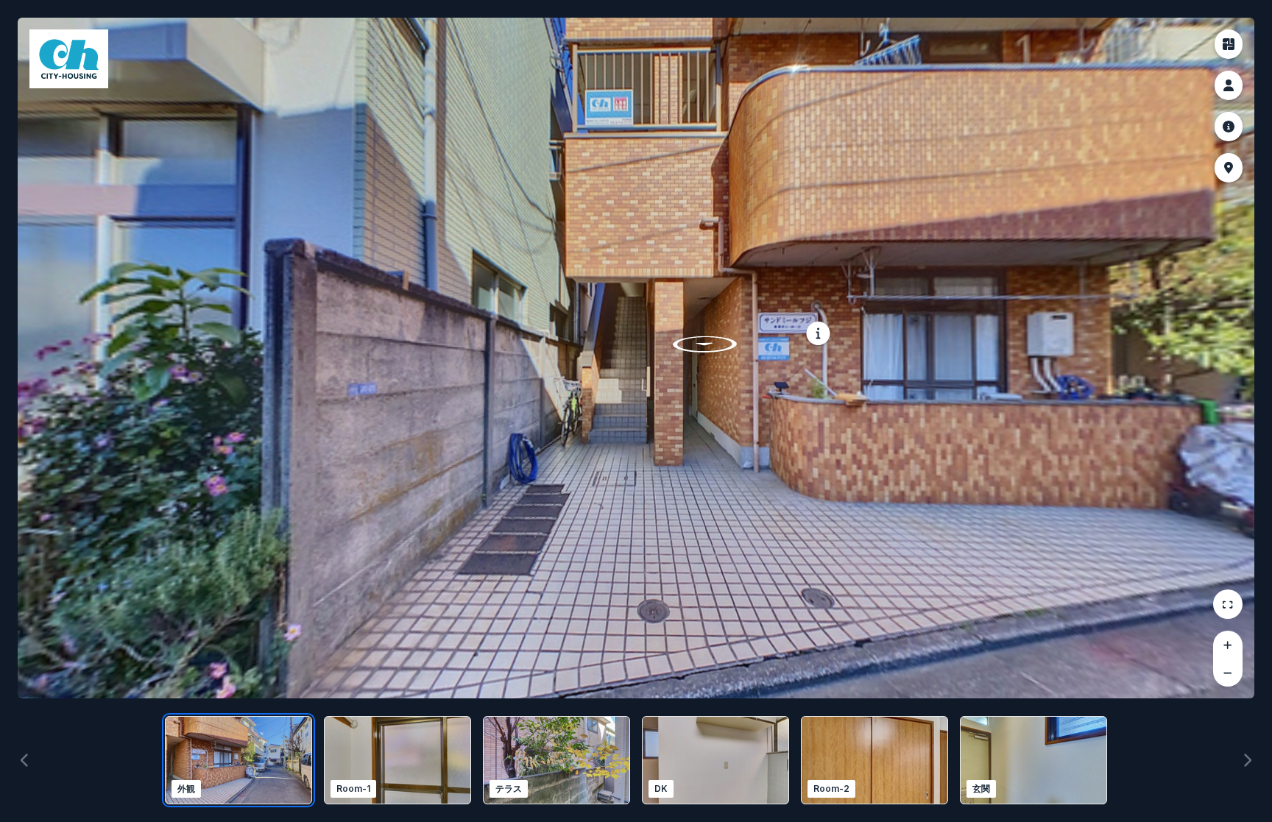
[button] (1229, 44)
